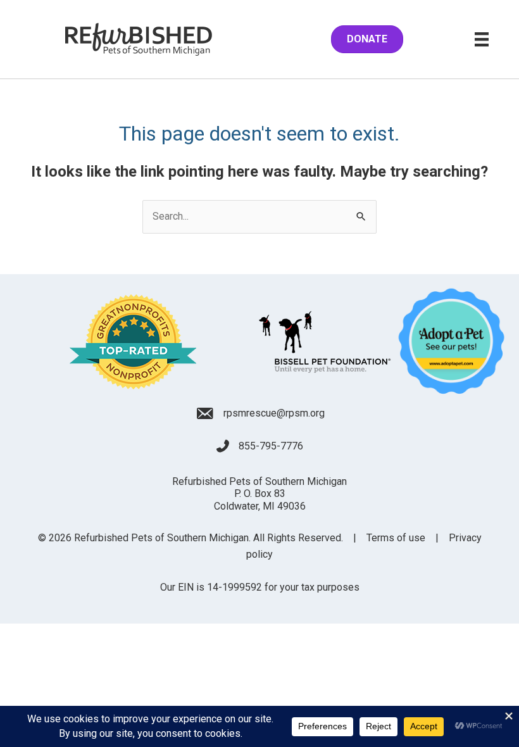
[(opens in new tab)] (133, 341)
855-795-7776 (271, 446)
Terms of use (395, 538)
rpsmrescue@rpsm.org (274, 413)
